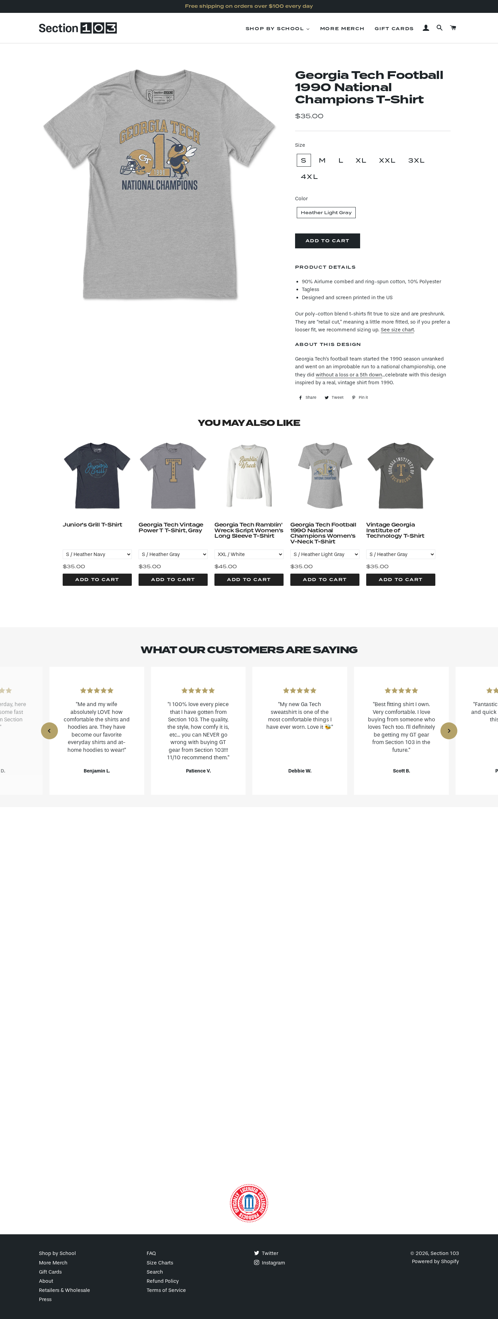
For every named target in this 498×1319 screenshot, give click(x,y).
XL (361, 160)
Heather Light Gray (326, 212)
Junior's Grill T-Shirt (92, 525)
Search (155, 1272)
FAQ (151, 1253)
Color (301, 198)
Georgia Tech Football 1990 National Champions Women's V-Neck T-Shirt (323, 533)
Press (45, 1299)
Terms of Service (166, 1290)
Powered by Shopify (435, 1261)
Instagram (273, 1263)
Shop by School (57, 1253)
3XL (417, 160)
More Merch (53, 1263)
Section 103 (445, 1253)
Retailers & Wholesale (64, 1290)
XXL (387, 160)
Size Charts (160, 1263)
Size (300, 145)
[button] (49, 730)
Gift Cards (50, 1272)
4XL (309, 176)
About (46, 1281)
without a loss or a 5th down (349, 375)
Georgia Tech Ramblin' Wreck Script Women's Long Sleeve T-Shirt (249, 531)
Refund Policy (163, 1281)
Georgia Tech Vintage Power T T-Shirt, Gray (171, 528)
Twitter (269, 1253)
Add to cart (97, 579)
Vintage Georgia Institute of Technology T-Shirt (395, 531)
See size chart (397, 330)
